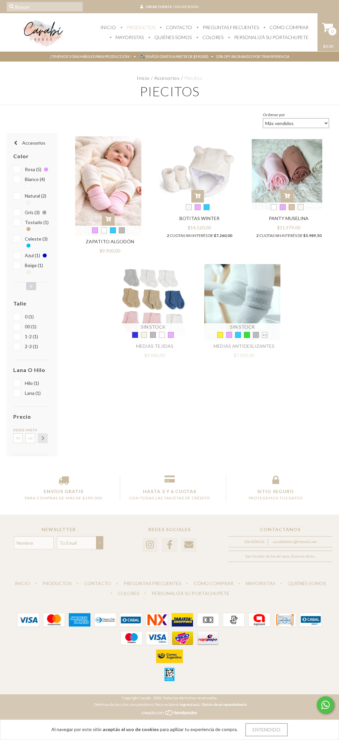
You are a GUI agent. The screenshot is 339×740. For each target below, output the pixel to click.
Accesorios (167, 78)
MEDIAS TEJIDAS (154, 346)
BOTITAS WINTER (199, 218)
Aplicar (43, 438)
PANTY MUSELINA (289, 218)
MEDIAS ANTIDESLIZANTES (244, 346)
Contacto (178, 27)
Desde (18, 430)
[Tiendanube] (170, 714)
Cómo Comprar (288, 27)
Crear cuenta (159, 7)
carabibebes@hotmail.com (294, 541)
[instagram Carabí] (150, 545)
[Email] (189, 545)
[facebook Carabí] (169, 545)
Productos (140, 27)
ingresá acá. (190, 704)
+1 (265, 335)
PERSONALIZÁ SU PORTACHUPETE (271, 37)
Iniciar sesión (186, 7)
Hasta (30, 430)
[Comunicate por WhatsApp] (325, 705)
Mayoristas (129, 37)
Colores (212, 37)
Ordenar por (274, 114)
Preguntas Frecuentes (230, 27)
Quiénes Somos (172, 37)
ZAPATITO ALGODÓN (110, 241)
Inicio (108, 27)
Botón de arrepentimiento (225, 704)
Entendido (266, 729)
